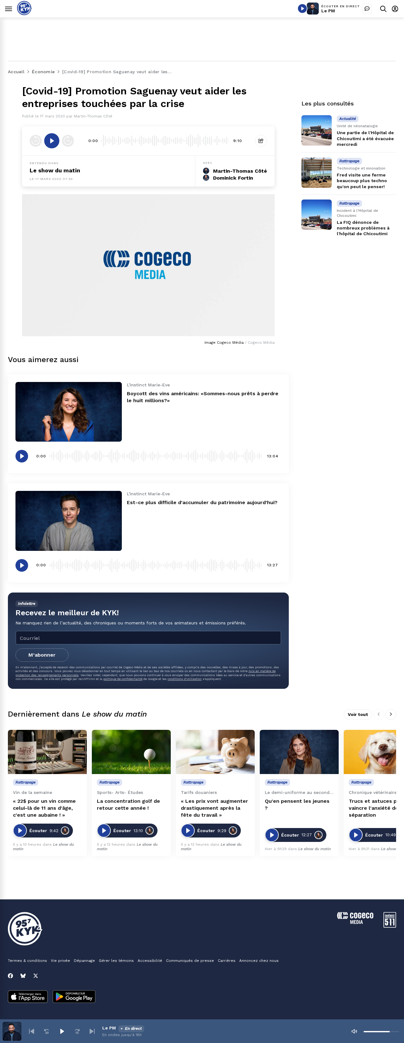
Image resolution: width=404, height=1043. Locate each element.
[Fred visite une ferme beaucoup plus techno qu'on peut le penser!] (316, 173)
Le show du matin (55, 170)
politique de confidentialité (122, 679)
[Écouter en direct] (302, 8)
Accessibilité (150, 960)
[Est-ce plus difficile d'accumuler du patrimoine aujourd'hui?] (68, 521)
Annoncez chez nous (259, 960)
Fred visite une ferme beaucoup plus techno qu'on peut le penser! (362, 180)
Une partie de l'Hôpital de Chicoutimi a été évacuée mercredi (365, 138)
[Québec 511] (389, 926)
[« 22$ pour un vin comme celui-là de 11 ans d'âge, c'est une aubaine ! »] (47, 752)
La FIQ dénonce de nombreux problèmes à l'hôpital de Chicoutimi (363, 227)
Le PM (328, 10)
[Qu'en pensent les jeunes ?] (299, 752)
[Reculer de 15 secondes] (36, 141)
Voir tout (358, 714)
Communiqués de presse (190, 960)
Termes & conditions (27, 960)
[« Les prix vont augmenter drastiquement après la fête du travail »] (215, 752)
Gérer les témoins (116, 960)
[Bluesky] (23, 975)
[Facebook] (10, 975)
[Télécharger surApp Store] (28, 997)
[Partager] (261, 141)
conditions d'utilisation (185, 679)
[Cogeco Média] (355, 922)
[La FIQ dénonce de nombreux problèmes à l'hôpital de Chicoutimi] (316, 215)
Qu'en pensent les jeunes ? (297, 804)
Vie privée (60, 960)
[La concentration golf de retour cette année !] (131, 752)
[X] (35, 975)
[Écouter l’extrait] (51, 140)
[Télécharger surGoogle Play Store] (74, 997)
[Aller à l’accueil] (24, 13)
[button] (31, 1031)
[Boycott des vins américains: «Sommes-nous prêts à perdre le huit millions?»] (68, 412)
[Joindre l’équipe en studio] (367, 8)
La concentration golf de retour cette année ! (128, 804)
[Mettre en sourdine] (354, 1031)
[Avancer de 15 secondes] (68, 141)
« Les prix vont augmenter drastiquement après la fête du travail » (214, 808)
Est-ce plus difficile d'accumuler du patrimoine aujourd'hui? (202, 502)
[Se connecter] (395, 8)
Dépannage (84, 960)
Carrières (226, 960)
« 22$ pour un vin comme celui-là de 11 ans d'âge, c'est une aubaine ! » (44, 808)
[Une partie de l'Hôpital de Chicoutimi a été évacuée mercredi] (316, 130)
